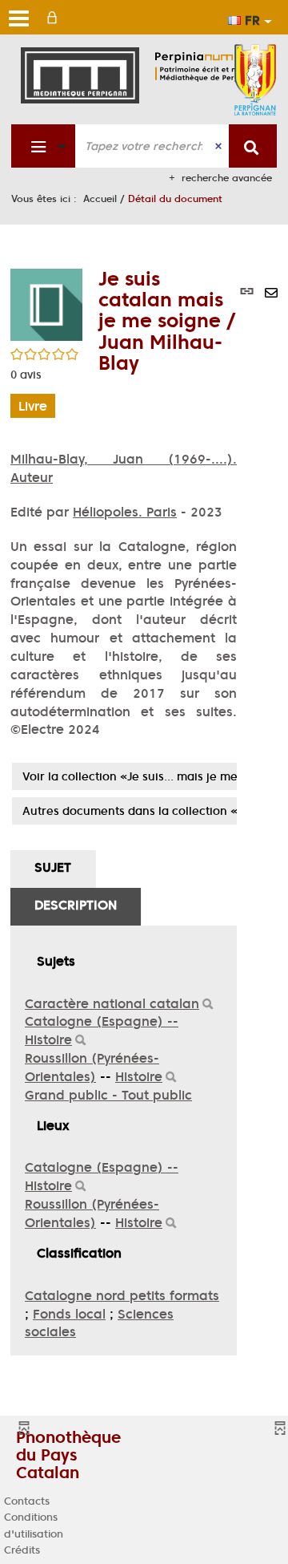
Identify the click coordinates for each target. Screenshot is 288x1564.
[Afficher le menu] (19, 18)
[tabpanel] (123, 1141)
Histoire (138, 1076)
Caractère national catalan (112, 1003)
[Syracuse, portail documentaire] (211, 66)
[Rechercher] (207, 1004)
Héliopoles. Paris (125, 512)
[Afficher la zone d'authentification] (55, 17)
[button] (46, 303)
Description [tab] (75, 905)
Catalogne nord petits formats (122, 1295)
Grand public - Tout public (108, 1095)
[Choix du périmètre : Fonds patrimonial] (43, 146)
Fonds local (69, 1314)
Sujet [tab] (52, 867)
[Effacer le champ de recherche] (220, 146)
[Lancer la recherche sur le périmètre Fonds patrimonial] (253, 146)
